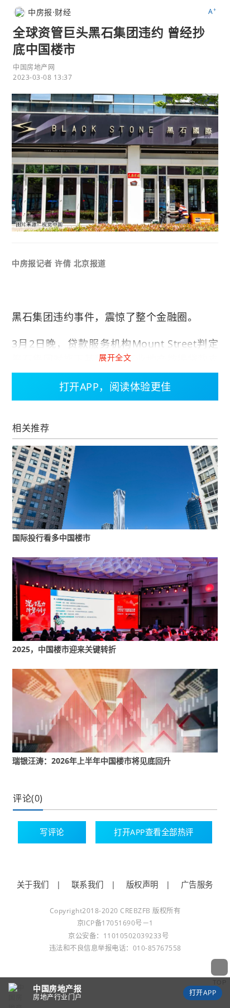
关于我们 (33, 884)
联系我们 (87, 884)
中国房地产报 (57, 988)
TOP (220, 982)
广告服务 (197, 884)
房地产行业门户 (57, 997)
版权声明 (142, 884)
